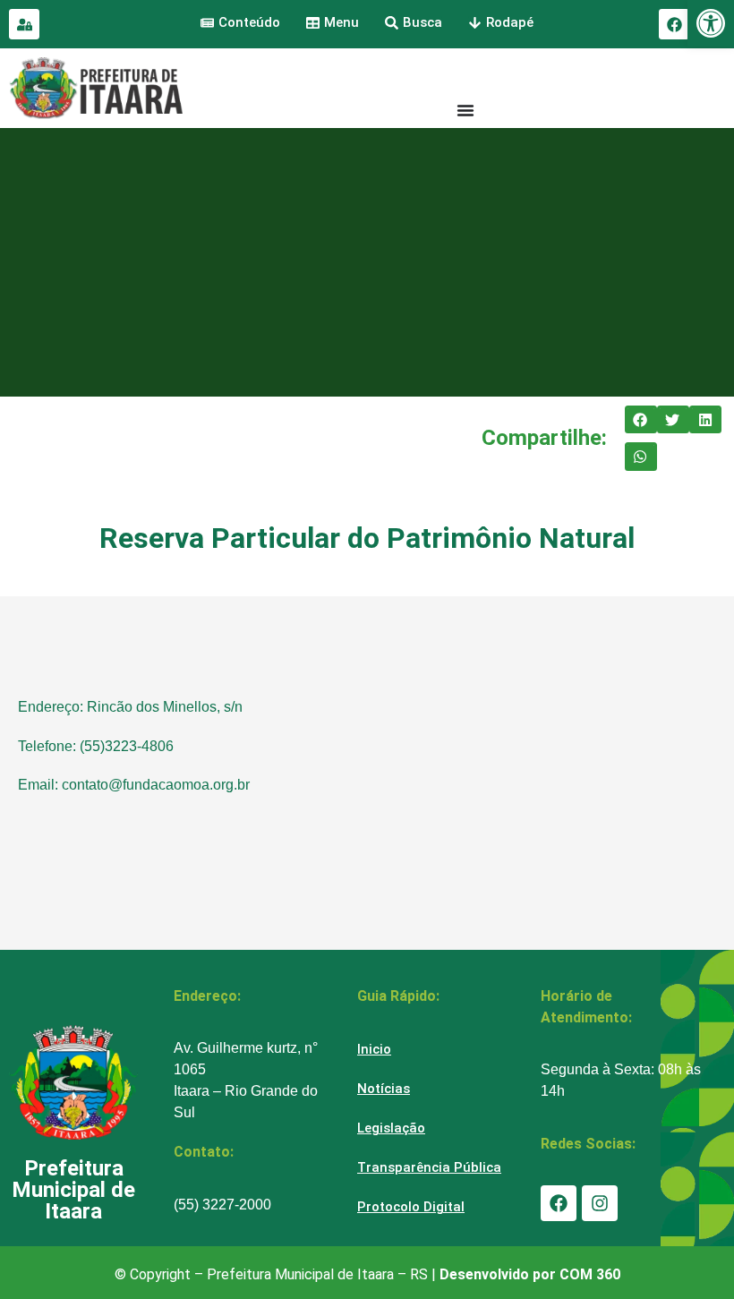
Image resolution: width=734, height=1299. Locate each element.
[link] (710, 23)
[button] (641, 420)
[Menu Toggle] (465, 110)
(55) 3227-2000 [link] (222, 1204)
